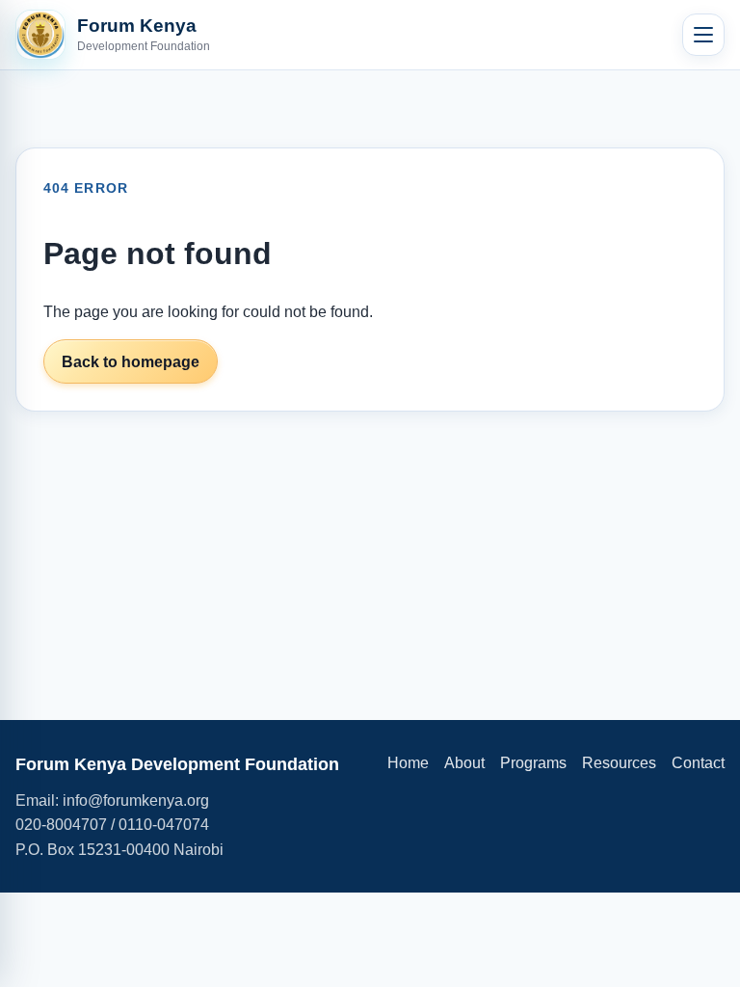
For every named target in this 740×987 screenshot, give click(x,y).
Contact (698, 763)
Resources (619, 763)
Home (408, 763)
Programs (533, 763)
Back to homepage (130, 362)
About (464, 763)
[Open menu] (703, 34)
